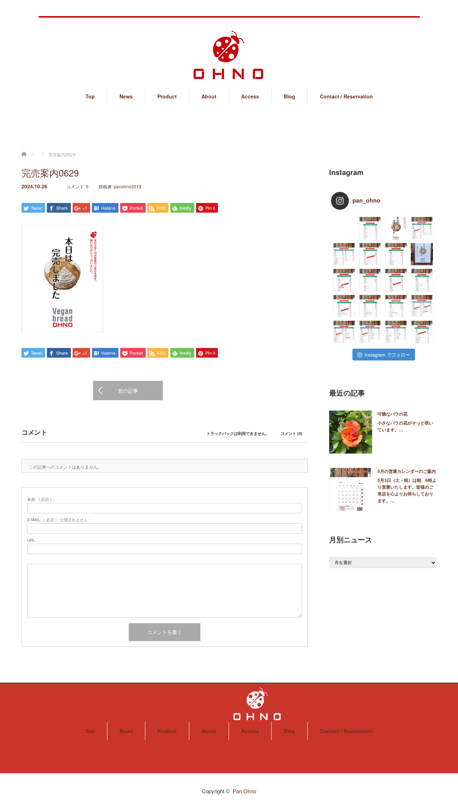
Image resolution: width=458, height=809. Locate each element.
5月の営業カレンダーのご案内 (406, 471)
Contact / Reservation (346, 96)
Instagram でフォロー (387, 354)
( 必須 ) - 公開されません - (58, 520)
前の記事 (128, 390)
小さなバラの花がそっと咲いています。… (405, 426)
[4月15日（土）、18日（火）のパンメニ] (396, 332)
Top (90, 96)
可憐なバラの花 (392, 414)
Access (250, 96)
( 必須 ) (39, 499)
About (208, 96)
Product (167, 96)
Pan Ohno (244, 791)
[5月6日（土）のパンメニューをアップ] (370, 280)
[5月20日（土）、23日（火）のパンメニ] (344, 254)
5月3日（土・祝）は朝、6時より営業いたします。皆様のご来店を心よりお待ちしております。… (407, 490)
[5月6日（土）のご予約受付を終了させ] (344, 280)
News (126, 96)
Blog (289, 96)
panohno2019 (127, 186)
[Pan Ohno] (229, 48)
